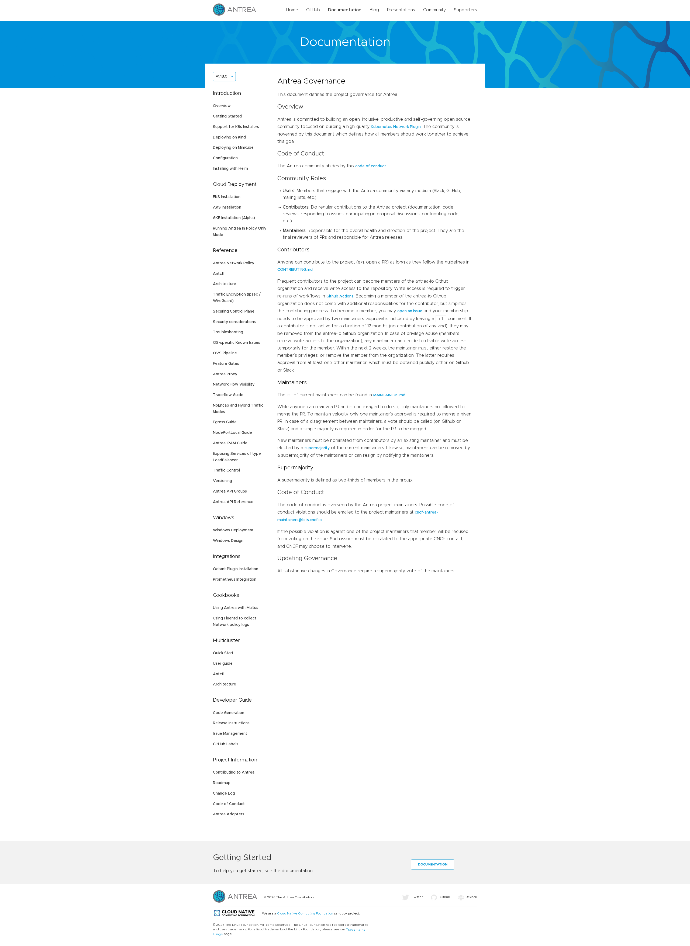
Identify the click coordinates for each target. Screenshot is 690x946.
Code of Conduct (229, 804)
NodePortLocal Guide (232, 433)
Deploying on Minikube (233, 148)
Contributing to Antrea (233, 772)
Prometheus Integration (234, 579)
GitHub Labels (225, 744)
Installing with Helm (230, 169)
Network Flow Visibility (233, 384)
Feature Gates (226, 364)
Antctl (218, 274)
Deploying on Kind (229, 137)
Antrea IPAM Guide (230, 443)
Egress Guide (225, 422)
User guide (223, 664)
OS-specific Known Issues (236, 343)
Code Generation (228, 713)
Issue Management (230, 734)
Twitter (417, 897)
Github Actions (339, 296)
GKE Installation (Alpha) (234, 218)
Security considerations (234, 322)
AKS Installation (227, 207)
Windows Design (228, 541)
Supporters (465, 10)
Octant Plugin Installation (235, 569)
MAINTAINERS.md (389, 395)
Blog (374, 10)
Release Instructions (231, 723)
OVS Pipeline (225, 353)
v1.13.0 (221, 76)
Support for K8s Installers (236, 127)
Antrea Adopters (228, 814)
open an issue (409, 311)
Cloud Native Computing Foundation (305, 913)
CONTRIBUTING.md (295, 270)
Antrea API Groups (230, 491)
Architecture (224, 284)
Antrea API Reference (233, 502)
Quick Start (223, 653)
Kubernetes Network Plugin (396, 127)
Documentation (344, 10)
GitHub (313, 10)
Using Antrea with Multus (235, 608)
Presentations (401, 10)
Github (445, 897)
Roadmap (221, 783)
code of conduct (370, 166)
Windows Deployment (233, 530)
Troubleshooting (228, 332)
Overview (222, 106)
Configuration (225, 158)
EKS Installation (226, 197)
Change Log (224, 793)
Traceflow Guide (228, 395)
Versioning (222, 481)
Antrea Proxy (225, 374)
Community (434, 10)
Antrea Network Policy (233, 263)
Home (292, 10)
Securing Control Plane (233, 311)
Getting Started (227, 116)
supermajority (317, 448)
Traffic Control (226, 470)
